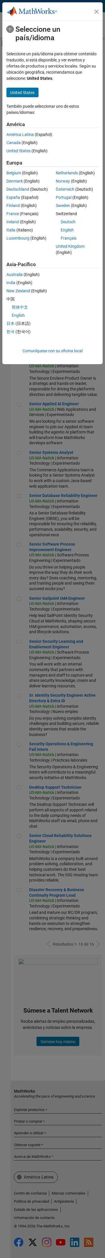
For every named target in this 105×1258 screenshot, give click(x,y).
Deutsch (68, 222)
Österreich (65, 189)
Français (68, 238)
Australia (14, 274)
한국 (10, 331)
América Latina (20, 134)
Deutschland (17, 189)
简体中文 (20, 307)
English (67, 230)
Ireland (12, 222)
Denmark (14, 181)
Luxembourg (17, 238)
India (10, 282)
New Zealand (18, 291)
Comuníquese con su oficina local (52, 350)
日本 (10, 323)
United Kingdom (70, 246)
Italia (10, 230)
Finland (13, 205)
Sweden (63, 205)
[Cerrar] (96, 12)
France (12, 213)
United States (18, 150)
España (13, 197)
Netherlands (67, 173)
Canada (13, 142)
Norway (63, 181)
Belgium (13, 173)
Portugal (63, 197)
